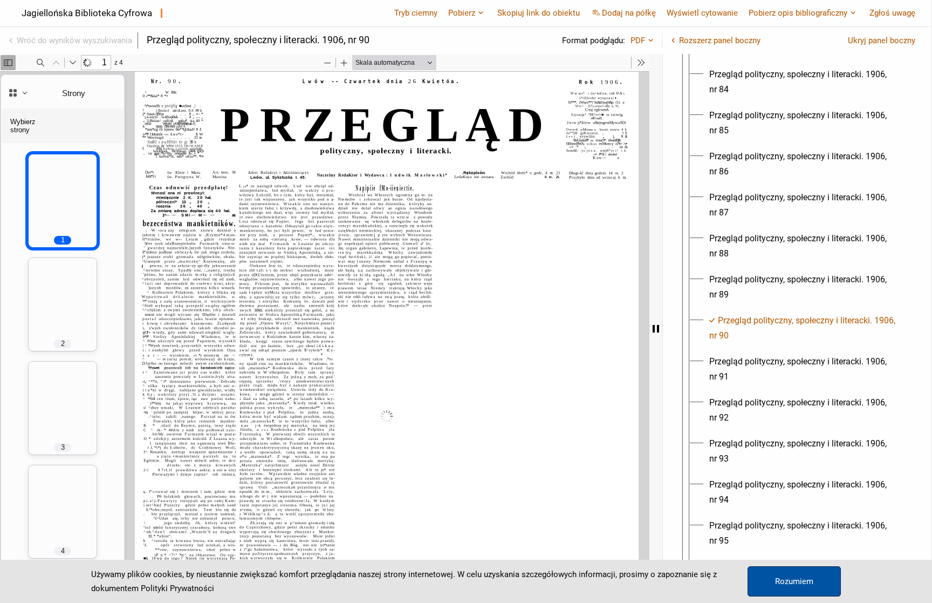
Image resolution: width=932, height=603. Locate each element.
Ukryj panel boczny (881, 40)
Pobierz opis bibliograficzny (798, 13)
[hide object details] (655, 328)
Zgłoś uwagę (892, 13)
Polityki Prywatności (177, 588)
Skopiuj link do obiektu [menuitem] (538, 13)
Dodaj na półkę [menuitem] (629, 13)
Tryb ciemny (415, 13)
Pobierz (461, 13)
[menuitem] (807, 82)
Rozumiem (794, 581)
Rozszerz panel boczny (719, 40)
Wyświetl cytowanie (702, 13)
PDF (638, 40)
